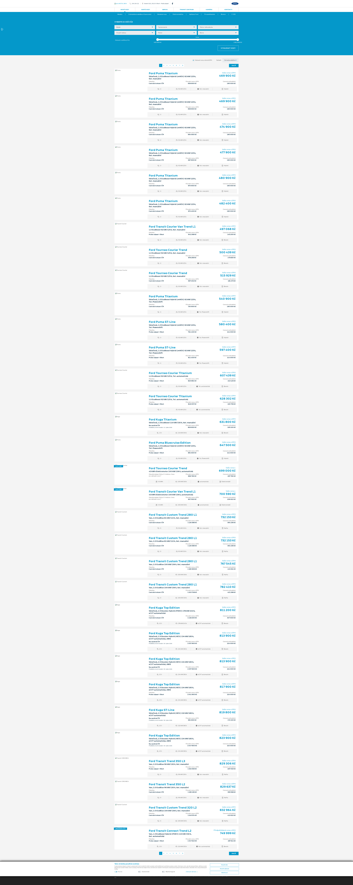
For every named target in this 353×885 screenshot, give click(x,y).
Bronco (223, 14)
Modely (119, 14)
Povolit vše (224, 865)
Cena (197, 37)
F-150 (234, 14)
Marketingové (170, 872)
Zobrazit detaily (191, 872)
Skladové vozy (162, 14)
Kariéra (209, 9)
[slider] (157, 39)
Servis (164, 9)
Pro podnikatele (209, 14)
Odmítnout (224, 872)
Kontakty (228, 9)
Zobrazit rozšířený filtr (122, 40)
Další (234, 65)
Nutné (120, 872)
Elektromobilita (178, 14)
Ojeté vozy (145, 9)
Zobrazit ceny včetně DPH (203, 60)
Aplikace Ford (193, 14)
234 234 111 (135, 3)
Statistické (145, 872)
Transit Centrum (187, 9)
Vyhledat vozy (228, 48)
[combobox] (134, 27)
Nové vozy (125, 9)
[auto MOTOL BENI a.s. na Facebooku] (173, 4)
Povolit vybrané (224, 868)
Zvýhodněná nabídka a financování (139, 14)
